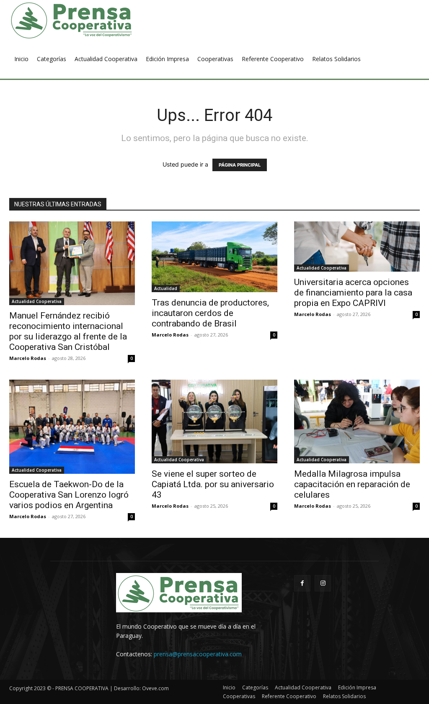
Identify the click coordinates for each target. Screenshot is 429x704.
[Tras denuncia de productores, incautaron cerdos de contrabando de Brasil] (214, 256)
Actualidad (165, 288)
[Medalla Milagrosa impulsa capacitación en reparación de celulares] (357, 421)
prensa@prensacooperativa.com (198, 654)
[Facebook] (302, 583)
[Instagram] (323, 583)
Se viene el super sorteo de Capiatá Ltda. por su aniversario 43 (213, 484)
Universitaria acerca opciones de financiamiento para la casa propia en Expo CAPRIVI (353, 292)
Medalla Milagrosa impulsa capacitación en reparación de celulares (352, 484)
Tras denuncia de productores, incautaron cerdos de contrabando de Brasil (210, 313)
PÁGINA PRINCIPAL (240, 165)
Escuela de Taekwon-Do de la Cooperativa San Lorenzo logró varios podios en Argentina (69, 494)
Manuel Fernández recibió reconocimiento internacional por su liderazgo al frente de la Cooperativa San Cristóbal (68, 331)
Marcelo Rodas (27, 358)
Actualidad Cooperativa (37, 301)
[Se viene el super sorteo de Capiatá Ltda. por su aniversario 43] (214, 421)
